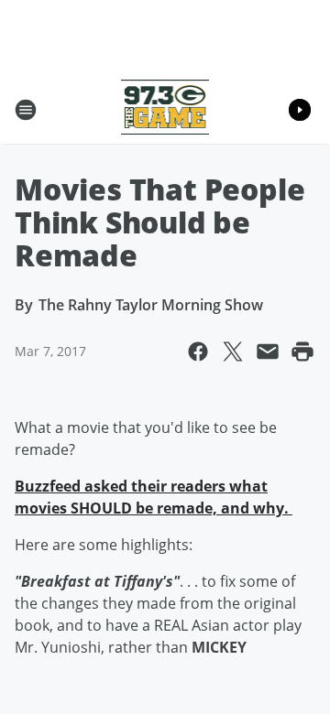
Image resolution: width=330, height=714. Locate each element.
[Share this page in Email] (267, 351)
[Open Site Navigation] (26, 110)
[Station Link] (165, 109)
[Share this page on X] (233, 351)
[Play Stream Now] (300, 110)
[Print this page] (302, 351)
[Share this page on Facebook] (198, 351)
